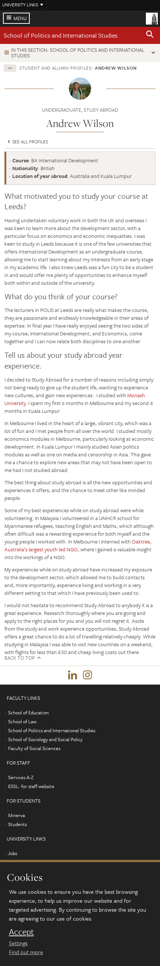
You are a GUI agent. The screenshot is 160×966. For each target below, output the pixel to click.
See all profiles (29, 141)
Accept (21, 931)
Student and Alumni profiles (55, 67)
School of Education (28, 712)
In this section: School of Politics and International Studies (77, 52)
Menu (20, 18)
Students (17, 824)
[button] (150, 35)
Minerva (16, 815)
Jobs (12, 853)
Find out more (26, 952)
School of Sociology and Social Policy (45, 739)
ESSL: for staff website (31, 786)
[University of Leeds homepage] (152, 18)
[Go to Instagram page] (87, 675)
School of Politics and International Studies (61, 35)
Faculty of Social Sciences (34, 748)
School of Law (22, 721)
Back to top (19, 657)
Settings (18, 943)
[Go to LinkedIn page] (72, 675)
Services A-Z (20, 777)
